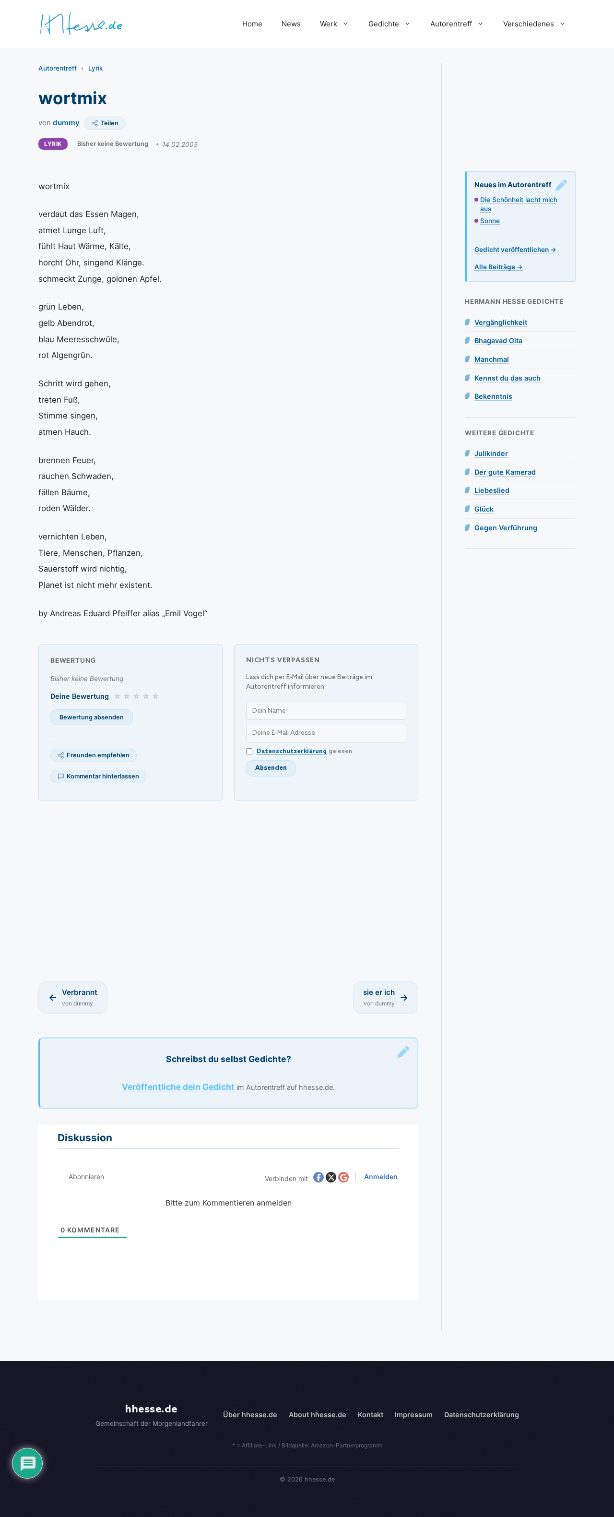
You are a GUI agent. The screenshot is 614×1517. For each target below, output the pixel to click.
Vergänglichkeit (500, 322)
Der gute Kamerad (505, 472)
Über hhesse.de (250, 1414)
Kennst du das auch (507, 378)
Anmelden (380, 1176)
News (291, 23)
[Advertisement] (228, 891)
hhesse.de (151, 1409)
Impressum (414, 1414)
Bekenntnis (493, 396)
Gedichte (383, 23)
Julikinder (491, 453)
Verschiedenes (528, 23)
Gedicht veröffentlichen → (515, 249)
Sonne (490, 221)
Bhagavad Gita (498, 340)
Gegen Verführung (505, 528)
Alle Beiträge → (498, 267)
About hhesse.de (317, 1414)
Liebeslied (491, 490)
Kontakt (370, 1414)
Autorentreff (451, 23)
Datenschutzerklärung (292, 751)
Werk (328, 23)
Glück (484, 509)
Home (252, 23)
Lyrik (95, 68)
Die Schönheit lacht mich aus (518, 204)
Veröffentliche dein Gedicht (178, 1087)
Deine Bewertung (79, 696)
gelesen (304, 751)
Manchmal (491, 359)
